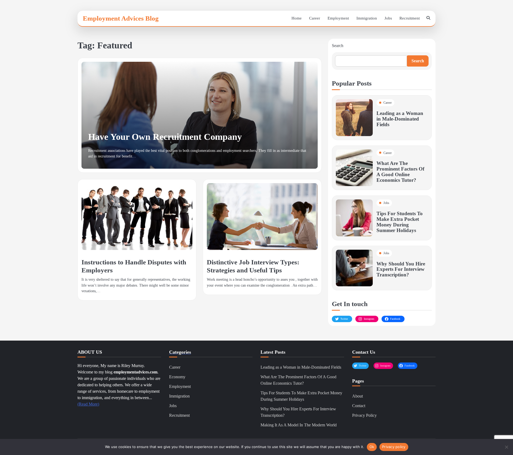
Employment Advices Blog (121, 18)
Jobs (388, 18)
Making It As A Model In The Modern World (299, 425)
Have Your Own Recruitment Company (165, 137)
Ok (372, 447)
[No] (506, 447)
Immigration (366, 18)
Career (314, 18)
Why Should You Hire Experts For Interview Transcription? (400, 269)
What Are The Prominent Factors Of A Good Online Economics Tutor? (400, 171)
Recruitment (409, 18)
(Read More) (88, 404)
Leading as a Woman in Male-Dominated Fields (399, 118)
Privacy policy (394, 447)
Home (297, 18)
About (357, 396)
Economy (177, 377)
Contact (358, 405)
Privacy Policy (364, 415)
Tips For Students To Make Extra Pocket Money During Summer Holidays (399, 222)
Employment (338, 18)
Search (337, 45)
